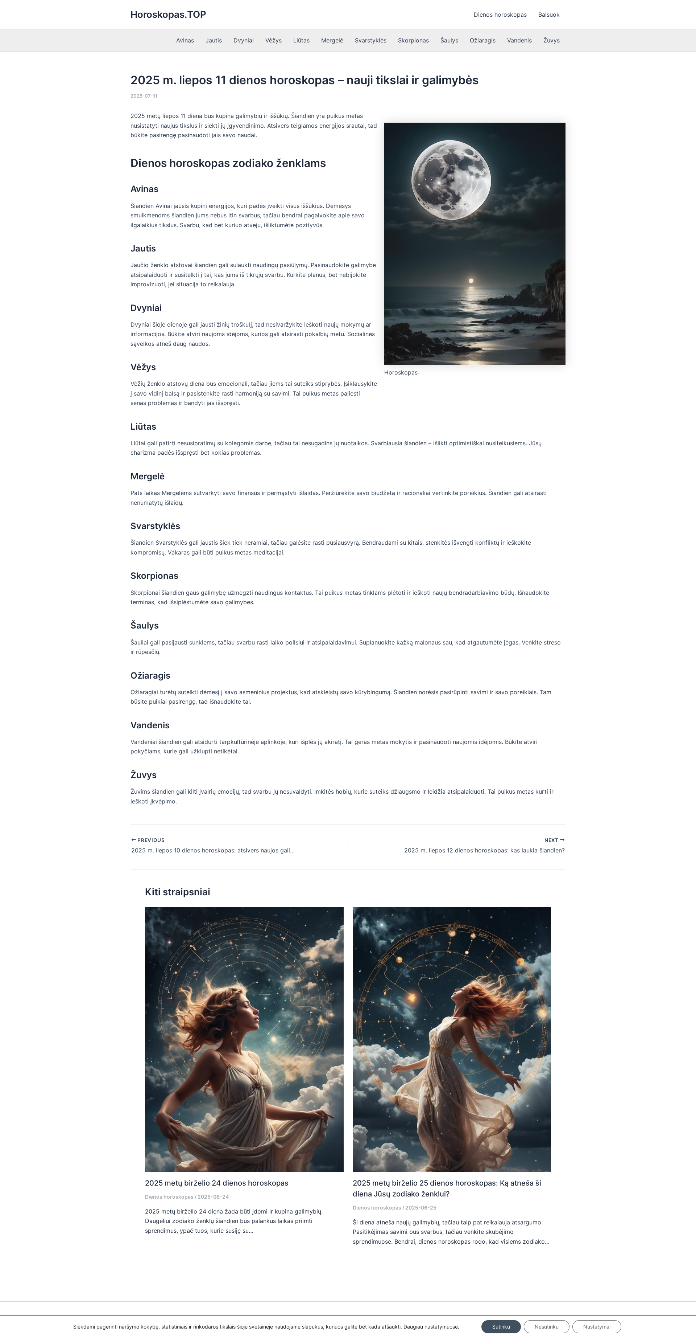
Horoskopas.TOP (168, 14)
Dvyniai (243, 40)
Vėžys (273, 40)
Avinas (185, 40)
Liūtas (301, 40)
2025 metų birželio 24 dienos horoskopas (217, 1183)
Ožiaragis (483, 40)
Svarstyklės (370, 40)
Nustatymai (596, 1326)
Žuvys (551, 40)
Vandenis (519, 40)
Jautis (214, 40)
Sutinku (501, 1326)
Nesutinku (547, 1326)
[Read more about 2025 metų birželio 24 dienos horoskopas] (244, 1038)
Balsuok (549, 14)
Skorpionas (413, 40)
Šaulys (449, 40)
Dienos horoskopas (500, 14)
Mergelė (332, 40)
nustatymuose (441, 1326)
